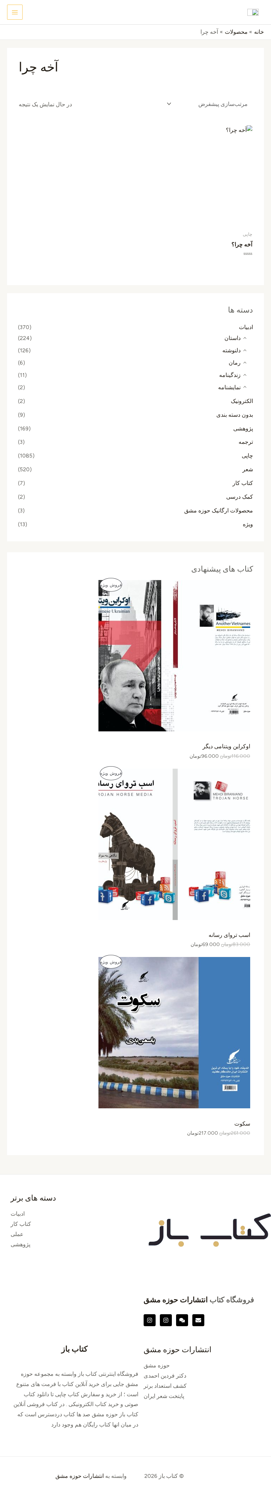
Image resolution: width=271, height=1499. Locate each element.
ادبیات (246, 327)
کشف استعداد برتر (165, 1386)
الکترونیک (242, 401)
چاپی (247, 455)
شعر (247, 469)
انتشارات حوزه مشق (176, 1299)
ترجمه (246, 442)
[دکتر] (198, 1320)
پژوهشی (243, 428)
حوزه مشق (157, 1365)
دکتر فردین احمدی (165, 1375)
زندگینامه (230, 375)
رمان (235, 362)
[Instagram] (166, 1320)
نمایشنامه (229, 387)
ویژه (248, 524)
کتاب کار (243, 483)
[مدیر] (182, 1320)
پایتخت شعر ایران (164, 1396)
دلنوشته (231, 350)
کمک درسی (239, 496)
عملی (17, 1234)
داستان (232, 338)
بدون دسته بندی (234, 414)
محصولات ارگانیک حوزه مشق (218, 510)
